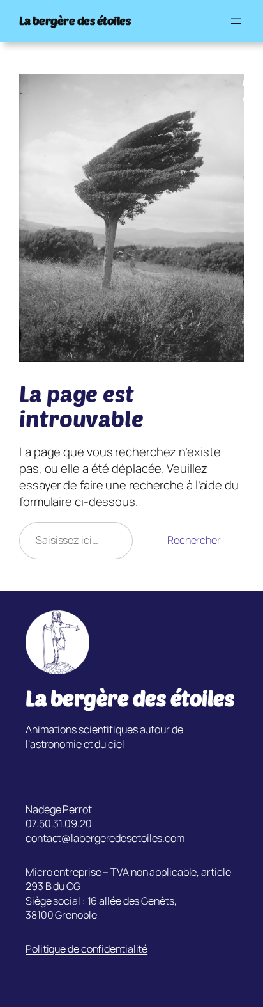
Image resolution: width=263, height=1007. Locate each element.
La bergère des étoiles (74, 20)
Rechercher (194, 540)
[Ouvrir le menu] (236, 21)
